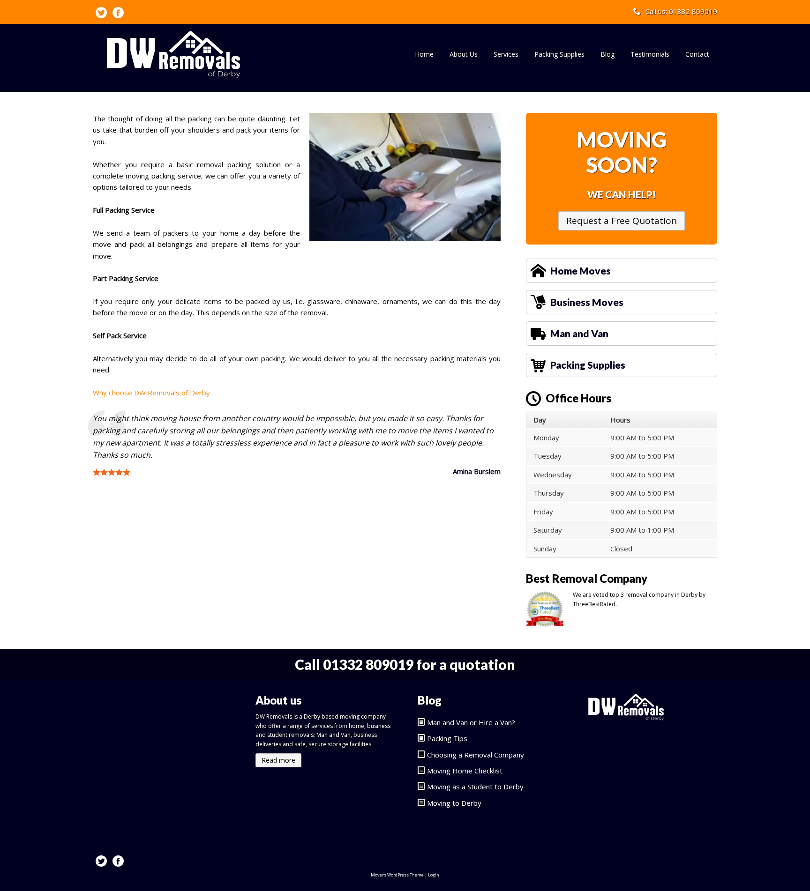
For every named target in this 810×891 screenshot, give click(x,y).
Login (433, 875)
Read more (278, 760)
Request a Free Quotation (621, 221)
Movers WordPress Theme (397, 875)
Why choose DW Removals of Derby (151, 392)
